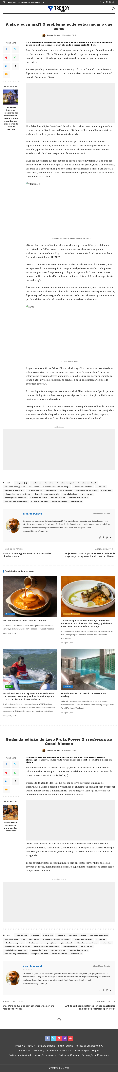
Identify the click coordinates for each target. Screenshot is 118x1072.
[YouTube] (113, 2)
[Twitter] (103, 2)
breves (9, 614)
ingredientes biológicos (18, 494)
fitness (101, 487)
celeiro (49, 483)
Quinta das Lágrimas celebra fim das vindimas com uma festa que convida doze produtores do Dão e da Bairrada (10, 118)
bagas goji (22, 483)
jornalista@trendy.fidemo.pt (32, 2)
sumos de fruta (39, 497)
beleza (36, 935)
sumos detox (58, 497)
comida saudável (87, 483)
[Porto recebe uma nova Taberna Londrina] (30, 596)
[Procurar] (113, 9)
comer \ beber (71, 614)
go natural (66, 490)
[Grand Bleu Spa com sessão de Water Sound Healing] (88, 669)
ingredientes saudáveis (47, 494)
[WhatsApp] (15, 57)
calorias (37, 483)
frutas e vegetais (15, 490)
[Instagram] (110, 2)
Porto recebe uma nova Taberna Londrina (24, 621)
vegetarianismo (40, 501)
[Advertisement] (70, 103)
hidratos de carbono (87, 490)
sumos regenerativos (16, 501)
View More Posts (101, 514)
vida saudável (60, 501)
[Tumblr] (15, 66)
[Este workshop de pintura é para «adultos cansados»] (10, 812)
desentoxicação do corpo (57, 487)
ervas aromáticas (84, 487)
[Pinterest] (107, 2)
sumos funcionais (79, 497)
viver (8, 687)
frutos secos (35, 490)
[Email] (6, 74)
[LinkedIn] (6, 66)
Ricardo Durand (53, 35)
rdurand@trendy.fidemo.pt (35, 531)
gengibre (51, 490)
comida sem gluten (15, 487)
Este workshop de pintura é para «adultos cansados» (10, 827)
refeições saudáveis (16, 497)
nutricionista (70, 494)
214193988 (10, 2)
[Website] (100, 537)
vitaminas (77, 501)
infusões (106, 490)
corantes (34, 487)
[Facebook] (100, 2)
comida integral (66, 483)
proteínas (87, 494)
